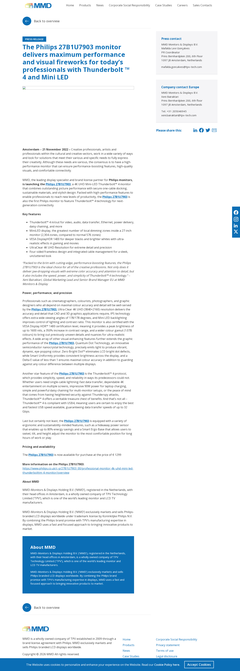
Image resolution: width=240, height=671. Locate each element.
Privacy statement (168, 645)
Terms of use (165, 651)
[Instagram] (236, 219)
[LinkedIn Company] (236, 226)
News (100, 5)
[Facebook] (201, 130)
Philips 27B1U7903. (44, 309)
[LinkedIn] (195, 130)
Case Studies (163, 5)
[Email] (214, 130)
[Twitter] (208, 130)
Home (70, 5)
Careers (182, 5)
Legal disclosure (166, 656)
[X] (236, 232)
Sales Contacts (202, 5)
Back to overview (46, 21)
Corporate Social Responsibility (129, 5)
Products (85, 5)
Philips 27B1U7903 (58, 184)
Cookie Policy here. (167, 665)
